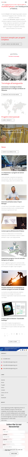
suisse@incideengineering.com (10, 365)
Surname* (5, 434)
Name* (4, 429)
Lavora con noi (4, 392)
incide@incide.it (6, 358)
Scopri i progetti (7, 120)
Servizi (2, 382)
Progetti (3, 385)
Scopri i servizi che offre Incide (10, 44)
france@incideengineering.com (10, 362)
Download (3, 397)
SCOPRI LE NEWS (13, 341)
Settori (2, 387)
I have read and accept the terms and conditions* (13, 450)
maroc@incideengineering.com (10, 368)
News (2, 395)
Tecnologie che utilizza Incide (10, 94)
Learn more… (4, 420)
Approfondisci (13, 138)
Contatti (3, 390)
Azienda (3, 380)
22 (4, 335)
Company (5, 439)
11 (14, 334)
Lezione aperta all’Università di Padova (12, 231)
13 (19, 334)
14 (21, 334)
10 (11, 334)
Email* (4, 444)
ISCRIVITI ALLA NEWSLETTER (9, 151)
